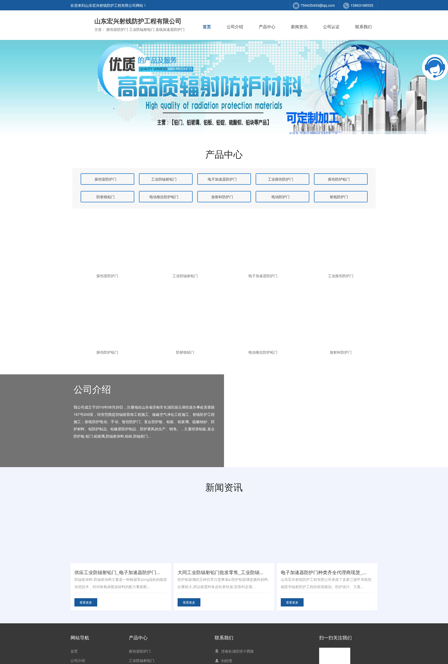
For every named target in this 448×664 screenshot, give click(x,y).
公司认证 (331, 27)
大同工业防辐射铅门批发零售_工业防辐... (220, 572)
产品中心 (267, 27)
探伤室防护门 (140, 651)
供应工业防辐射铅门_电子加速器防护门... (117, 572)
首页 (207, 27)
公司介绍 (235, 27)
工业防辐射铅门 (141, 660)
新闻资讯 (299, 27)
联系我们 (363, 27)
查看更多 (86, 602)
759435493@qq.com (317, 5)
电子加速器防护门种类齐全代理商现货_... (324, 572)
